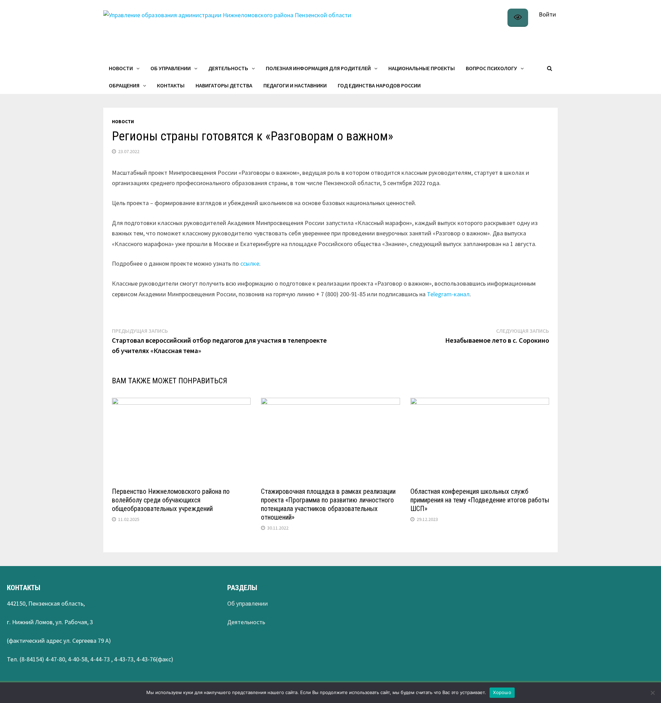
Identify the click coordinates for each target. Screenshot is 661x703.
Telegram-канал (448, 294)
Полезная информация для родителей (318, 68)
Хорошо (502, 692)
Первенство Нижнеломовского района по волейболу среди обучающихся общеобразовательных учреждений (171, 500)
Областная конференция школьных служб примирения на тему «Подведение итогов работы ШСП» (479, 500)
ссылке (249, 263)
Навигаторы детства (224, 85)
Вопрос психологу (491, 68)
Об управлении (247, 603)
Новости (121, 68)
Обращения (124, 85)
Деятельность (228, 68)
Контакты (171, 85)
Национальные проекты (421, 68)
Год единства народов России (379, 85)
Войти (547, 14)
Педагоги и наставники (295, 85)
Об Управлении (170, 68)
